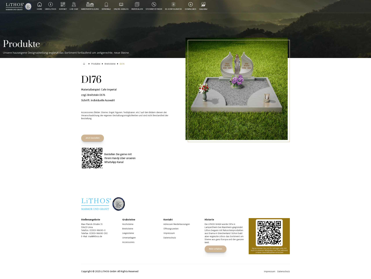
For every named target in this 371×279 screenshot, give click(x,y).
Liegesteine (128, 233)
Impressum (169, 233)
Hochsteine (127, 224)
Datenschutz (169, 237)
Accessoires (128, 242)
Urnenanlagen (129, 237)
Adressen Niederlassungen (176, 224)
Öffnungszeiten (171, 228)
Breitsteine (127, 228)
